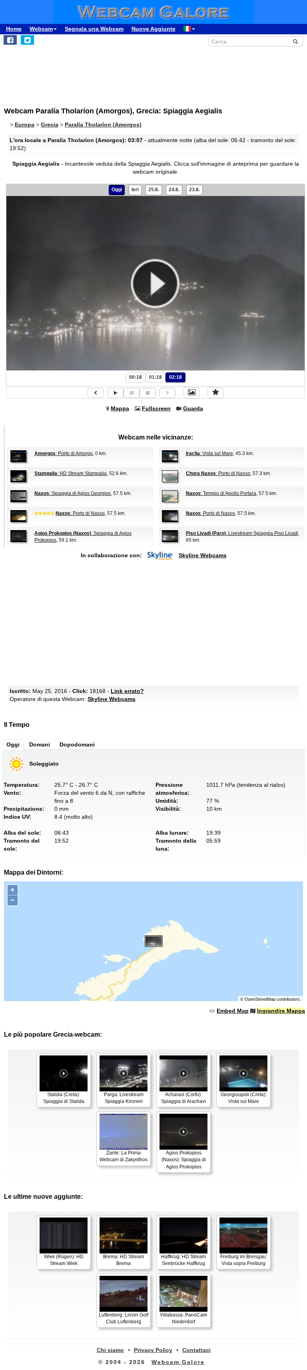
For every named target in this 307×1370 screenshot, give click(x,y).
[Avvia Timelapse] (116, 393)
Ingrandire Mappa (281, 1011)
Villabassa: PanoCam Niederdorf (183, 1318)
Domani (39, 744)
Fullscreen (156, 408)
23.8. (194, 189)
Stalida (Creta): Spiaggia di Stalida (63, 1098)
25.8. (153, 189)
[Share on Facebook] (10, 40)
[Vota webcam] (215, 392)
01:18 (155, 377)
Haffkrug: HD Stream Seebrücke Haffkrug (183, 1260)
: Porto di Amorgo (63, 453)
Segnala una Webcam (94, 29)
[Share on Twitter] (27, 40)
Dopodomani (77, 744)
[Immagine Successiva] (167, 393)
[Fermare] (147, 393)
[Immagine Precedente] (96, 393)
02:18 (175, 377)
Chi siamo (110, 1350)
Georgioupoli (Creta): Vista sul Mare (244, 1098)
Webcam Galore (178, 1362)
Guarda (193, 408)
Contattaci (196, 1350)
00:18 (135, 377)
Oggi (117, 189)
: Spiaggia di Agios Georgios (72, 493)
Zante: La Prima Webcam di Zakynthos (124, 1156)
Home (14, 29)
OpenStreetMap (260, 999)
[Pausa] (132, 393)
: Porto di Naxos (210, 513)
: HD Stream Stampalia (70, 473)
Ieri (135, 189)
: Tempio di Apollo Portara (221, 493)
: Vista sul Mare (209, 453)
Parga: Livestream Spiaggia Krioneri (124, 1098)
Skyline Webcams (203, 555)
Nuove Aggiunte (153, 29)
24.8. (174, 189)
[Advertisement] (70, 72)
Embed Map (233, 1011)
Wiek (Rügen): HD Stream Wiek (64, 1260)
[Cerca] (295, 41)
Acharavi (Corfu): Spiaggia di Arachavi (183, 1098)
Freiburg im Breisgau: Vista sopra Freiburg (243, 1260)
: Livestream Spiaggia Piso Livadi (242, 533)
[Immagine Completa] (191, 392)
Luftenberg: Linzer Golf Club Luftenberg (123, 1318)
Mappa (120, 408)
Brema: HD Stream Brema (123, 1260)
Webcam (41, 29)
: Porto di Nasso (218, 473)
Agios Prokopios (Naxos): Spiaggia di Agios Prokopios (183, 1159)
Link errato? (127, 691)
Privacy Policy (153, 1350)
